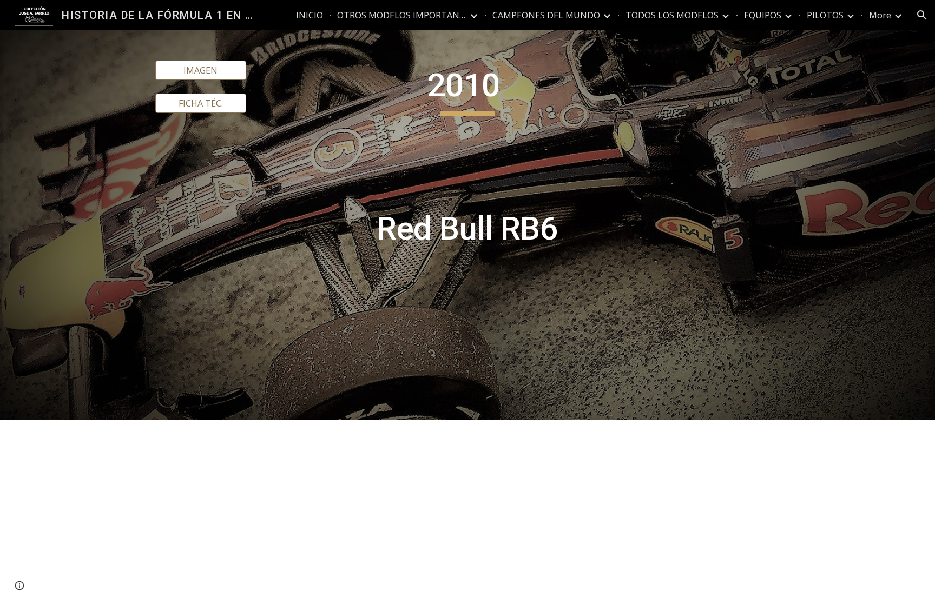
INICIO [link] (309, 15)
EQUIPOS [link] (762, 15)
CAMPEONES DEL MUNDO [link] (546, 15)
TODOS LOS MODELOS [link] (672, 15)
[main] (467, 225)
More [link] (880, 15)
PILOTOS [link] (825, 15)
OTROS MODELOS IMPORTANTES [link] (402, 15)
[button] (922, 15)
